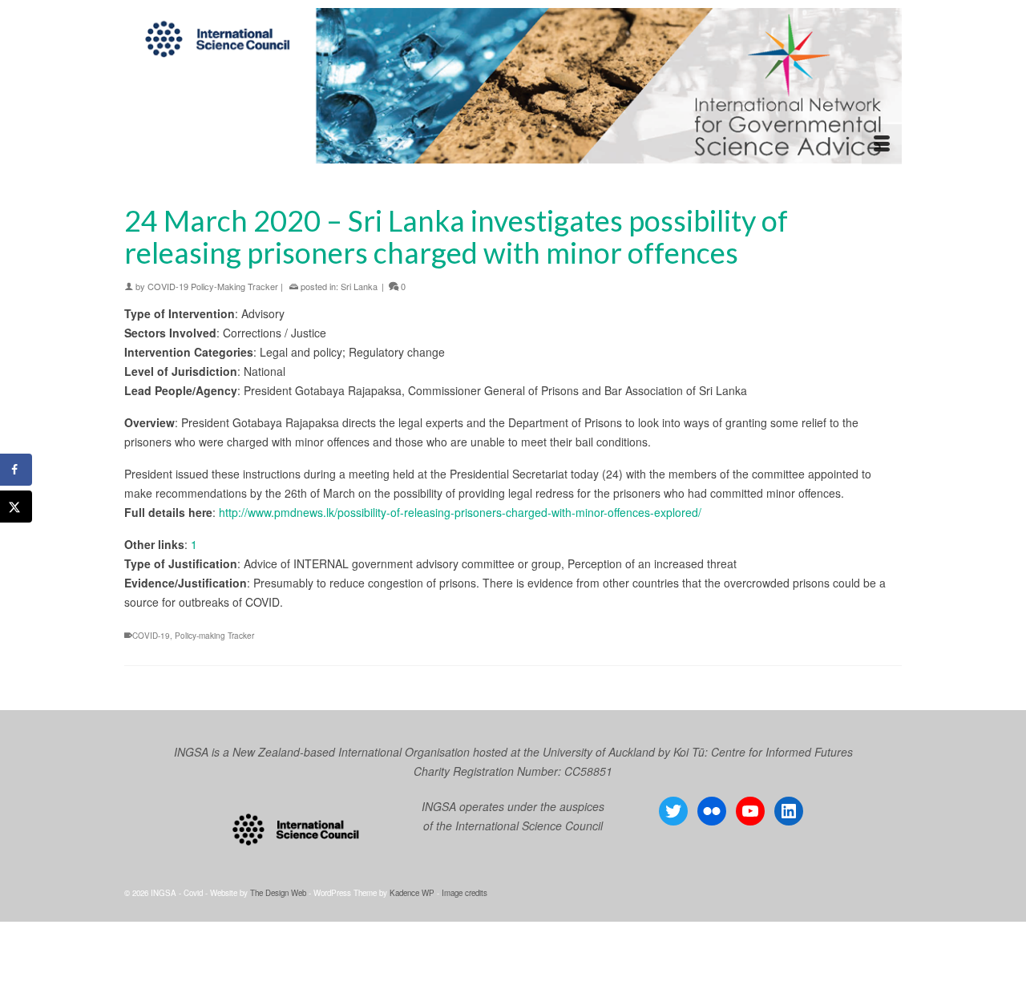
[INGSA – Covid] (513, 86)
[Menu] (882, 144)
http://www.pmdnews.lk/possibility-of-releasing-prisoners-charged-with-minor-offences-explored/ (460, 512)
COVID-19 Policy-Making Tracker (212, 286)
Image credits (464, 892)
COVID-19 (151, 635)
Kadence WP (412, 892)
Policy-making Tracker (214, 635)
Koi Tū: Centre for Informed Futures (763, 752)
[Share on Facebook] (16, 470)
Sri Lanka (359, 286)
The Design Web (278, 892)
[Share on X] (16, 506)
